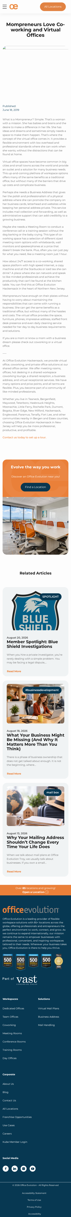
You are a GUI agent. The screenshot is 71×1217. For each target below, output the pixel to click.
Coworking (9, 1024)
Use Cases (9, 1125)
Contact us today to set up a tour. (24, 437)
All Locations (53, 6)
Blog (5, 1092)
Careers (7, 1133)
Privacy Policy (34, 1206)
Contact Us (9, 1100)
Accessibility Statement (34, 1193)
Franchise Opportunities (17, 1116)
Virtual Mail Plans (48, 1008)
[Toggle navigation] (5, 6)
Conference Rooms (14, 1041)
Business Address (48, 1016)
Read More (14, 671)
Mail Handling (46, 1024)
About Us (8, 1083)
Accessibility (34, 1213)
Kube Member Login (15, 1141)
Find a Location (35, 487)
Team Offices (10, 1016)
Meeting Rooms (12, 1033)
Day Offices (10, 1058)
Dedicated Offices (13, 1008)
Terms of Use (34, 1200)
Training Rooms (12, 1049)
